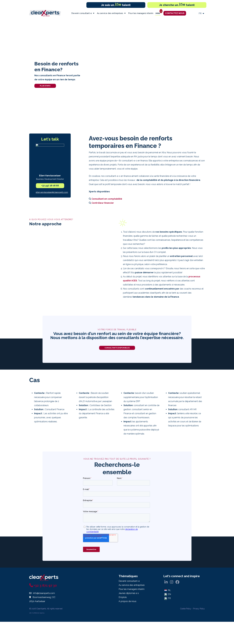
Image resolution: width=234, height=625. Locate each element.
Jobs (157, 13)
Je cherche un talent (177, 5)
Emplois (123, 597)
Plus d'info (45, 86)
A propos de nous (127, 601)
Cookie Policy (185, 609)
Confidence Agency (38, 613)
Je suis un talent (116, 5)
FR (200, 13)
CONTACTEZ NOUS (174, 13)
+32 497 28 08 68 (50, 185)
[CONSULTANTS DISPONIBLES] (117, 351)
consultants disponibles (117, 348)
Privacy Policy (199, 609)
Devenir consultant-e (81, 13)
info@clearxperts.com (44, 593)
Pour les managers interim (140, 13)
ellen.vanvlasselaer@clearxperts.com (52, 192)
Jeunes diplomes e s (129, 593)
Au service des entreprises (110, 13)
